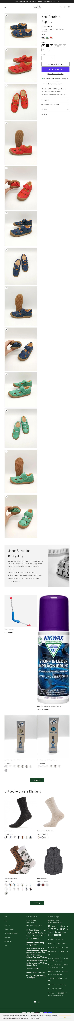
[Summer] (10, 889)
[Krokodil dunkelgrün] (30, 884)
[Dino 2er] (10, 884)
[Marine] (39, 884)
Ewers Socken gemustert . (11, 878)
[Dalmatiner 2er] (14, 889)
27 (47, 49)
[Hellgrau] (14, 837)
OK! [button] (65, 1017)
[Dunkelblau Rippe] (30, 837)
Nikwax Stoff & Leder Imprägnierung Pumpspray (49, 706)
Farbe (43, 34)
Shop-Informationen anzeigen (52, 84)
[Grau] (6, 837)
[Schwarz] (30, 766)
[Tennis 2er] (22, 884)
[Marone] (43, 884)
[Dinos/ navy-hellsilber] (26, 889)
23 (56, 45)
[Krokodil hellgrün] (26, 884)
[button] (5, 7)
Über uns (7, 925)
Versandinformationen (11, 933)
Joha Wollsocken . (9, 831)
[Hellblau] (22, 766)
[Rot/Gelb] (6, 770)
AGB (6, 945)
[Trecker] (6, 889)
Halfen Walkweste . (42, 878)
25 (64, 45)
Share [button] (45, 114)
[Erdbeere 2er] (18, 884)
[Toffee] (22, 837)
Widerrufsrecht (9, 929)
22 (52, 45)
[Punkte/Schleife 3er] (18, 889)
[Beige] (26, 766)
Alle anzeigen (37, 780)
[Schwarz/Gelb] (10, 766)
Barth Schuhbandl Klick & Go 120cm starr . (48, 760)
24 (60, 45)
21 (47, 45)
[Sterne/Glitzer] (22, 889)
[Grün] (47, 37)
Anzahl (43, 54)
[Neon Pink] (59, 766)
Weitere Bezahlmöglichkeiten (56, 73)
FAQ (6, 921)
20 (43, 45)
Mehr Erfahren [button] (35, 1018)
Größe (43, 42)
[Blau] (43, 37)
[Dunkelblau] (18, 766)
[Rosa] (6, 766)
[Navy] (47, 837)
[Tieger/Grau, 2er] (6, 893)
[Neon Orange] (51, 766)
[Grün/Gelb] (14, 766)
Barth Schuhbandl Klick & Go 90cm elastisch (16, 760)
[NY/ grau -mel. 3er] (30, 889)
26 (43, 49)
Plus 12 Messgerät (9, 629)
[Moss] (26, 837)
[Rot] (51, 37)
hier (13, 578)
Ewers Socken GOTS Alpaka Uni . (45, 831)
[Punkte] (14, 884)
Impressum (8, 937)
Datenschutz (8, 941)
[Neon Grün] (55, 766)
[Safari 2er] (6, 884)
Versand (50, 29)
